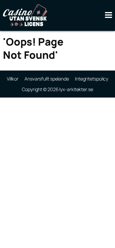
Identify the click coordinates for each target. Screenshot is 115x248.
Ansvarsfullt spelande (46, 79)
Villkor (13, 79)
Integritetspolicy (91, 79)
